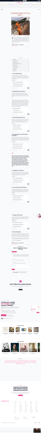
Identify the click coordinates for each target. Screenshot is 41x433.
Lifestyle (11, 4)
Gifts (30, 405)
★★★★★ (39, 9)
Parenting (1, 4)
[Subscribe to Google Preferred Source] (15, 272)
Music (9, 4)
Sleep (25, 410)
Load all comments (14, 251)
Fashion (15, 4)
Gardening (17, 4)
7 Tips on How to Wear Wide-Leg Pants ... (22, 360)
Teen (24, 4)
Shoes (15, 410)
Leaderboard (32, 312)
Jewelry (31, 406)
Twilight (40, 4)
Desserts (32, 4)
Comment (13, 269)
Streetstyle (20, 4)
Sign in (13, 316)
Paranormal (21, 409)
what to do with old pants (19, 362)
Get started (38, 312)
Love (5, 4)
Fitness (31, 404)
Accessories (15, 401)
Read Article (7, 353)
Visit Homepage (20, 395)
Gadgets (20, 405)
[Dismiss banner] (28, 271)
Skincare (20, 410)
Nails (36, 4)
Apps (20, 401)
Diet (14, 404)
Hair (7, 4)
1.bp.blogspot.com (18, 240)
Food (30, 4)
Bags (28, 4)
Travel (34, 4)
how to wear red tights (27, 362)
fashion (2, 9)
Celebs (38, 4)
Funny (15, 405)
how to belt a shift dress (8, 360)
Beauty (36, 401)
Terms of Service (16, 419)
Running (22, 4)
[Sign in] (40, 2)
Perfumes (31, 409)
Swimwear (26, 4)
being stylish (14, 360)
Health (15, 406)
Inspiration (21, 406)
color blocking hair (34, 362)
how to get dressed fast (32, 360)
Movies (4, 4)
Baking (31, 401)
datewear (23, 363)
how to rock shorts (19, 363)
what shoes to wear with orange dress (9, 362)
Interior (26, 406)
